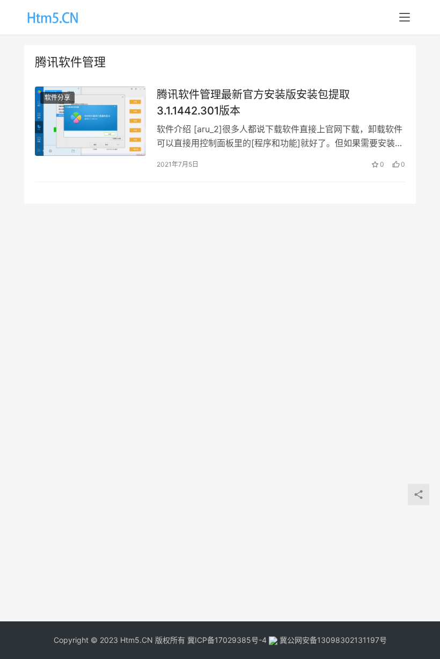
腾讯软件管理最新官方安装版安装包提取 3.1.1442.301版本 (253, 102)
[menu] (404, 17)
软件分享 (57, 98)
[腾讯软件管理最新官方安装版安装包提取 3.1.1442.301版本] (90, 121)
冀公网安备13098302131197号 (332, 639)
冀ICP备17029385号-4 (227, 639)
